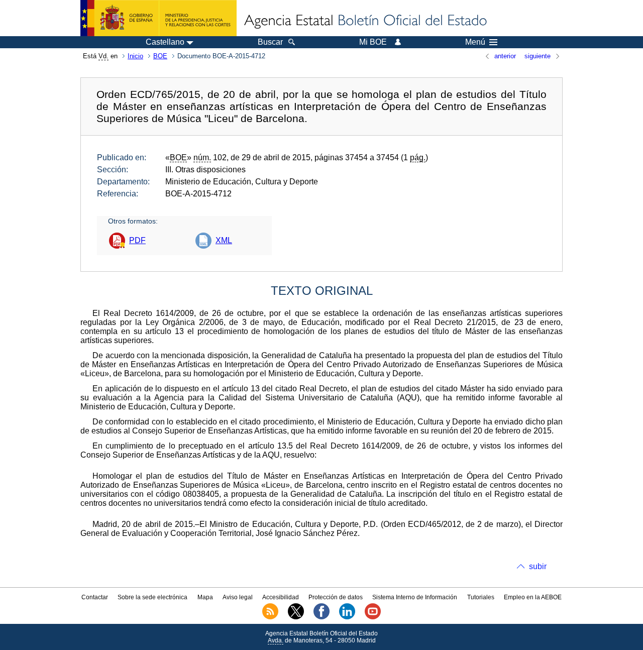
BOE (160, 56)
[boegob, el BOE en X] (296, 617)
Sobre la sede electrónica (152, 597)
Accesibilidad (280, 597)
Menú (475, 42)
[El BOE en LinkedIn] (347, 617)
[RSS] (270, 617)
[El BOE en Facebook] (321, 617)
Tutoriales (480, 597)
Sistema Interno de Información (414, 597)
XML (224, 240)
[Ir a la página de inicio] (364, 21)
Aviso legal (238, 597)
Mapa (205, 597)
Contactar (94, 597)
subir (538, 566)
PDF (137, 240)
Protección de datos (335, 597)
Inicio (135, 56)
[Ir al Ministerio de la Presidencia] (158, 18)
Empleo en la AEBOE (533, 597)
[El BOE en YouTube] (373, 617)
